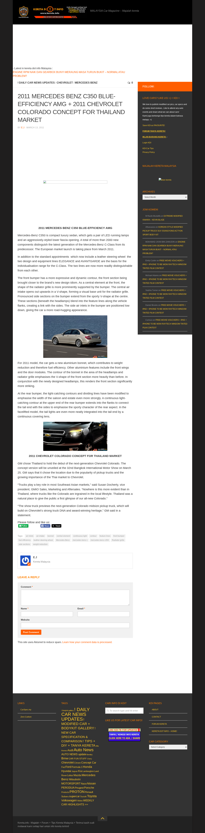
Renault (89, 792)
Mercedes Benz (86, 82)
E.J (22, 127)
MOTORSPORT (70, 783)
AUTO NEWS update (73, 754)
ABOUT (155, 710)
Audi (70, 750)
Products (65, 792)
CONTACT (156, 717)
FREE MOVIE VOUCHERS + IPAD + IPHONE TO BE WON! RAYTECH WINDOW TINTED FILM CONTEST (164, 264)
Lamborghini (88, 771)
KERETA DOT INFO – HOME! (164, 731)
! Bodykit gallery (67, 710)
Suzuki (83, 796)
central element (63, 536)
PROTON (77, 792)
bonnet (51, 536)
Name (24, 608)
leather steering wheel (43, 540)
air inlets (29, 536)
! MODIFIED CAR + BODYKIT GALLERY (77, 723)
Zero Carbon (26, 717)
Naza (83, 783)
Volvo (80, 800)
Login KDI (147, 143)
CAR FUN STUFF (78, 758)
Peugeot (79, 787)
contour (93, 536)
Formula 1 (77, 767)
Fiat (63, 767)
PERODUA (67, 787)
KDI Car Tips (148, 148)
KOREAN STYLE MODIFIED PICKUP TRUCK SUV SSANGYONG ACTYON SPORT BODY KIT (163, 231)
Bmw (64, 758)
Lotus (70, 775)
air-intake (40, 536)
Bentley (90, 755)
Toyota (92, 796)
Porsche (89, 787)
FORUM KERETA (159, 724)
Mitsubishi (75, 779)
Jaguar (75, 771)
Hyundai (66, 771)
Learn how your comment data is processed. (87, 642)
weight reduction (40, 544)
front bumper (118, 536)
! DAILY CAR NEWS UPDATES (36, 82)
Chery (89, 759)
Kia (80, 771)
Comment (27, 587)
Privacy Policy (149, 152)
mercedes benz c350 (100, 540)
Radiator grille (118, 540)
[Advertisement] (80, 46)
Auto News (84, 749)
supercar (74, 796)
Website (25, 619)
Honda (87, 766)
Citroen (77, 763)
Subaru (65, 796)
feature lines (105, 536)
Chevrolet (65, 82)
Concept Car (88, 762)
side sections (24, 544)
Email (81, 608)
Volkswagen (69, 800)
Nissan (91, 783)
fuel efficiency (25, 540)
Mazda (77, 775)
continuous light (80, 536)
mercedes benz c (80, 540)
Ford (68, 766)
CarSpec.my (25, 710)
